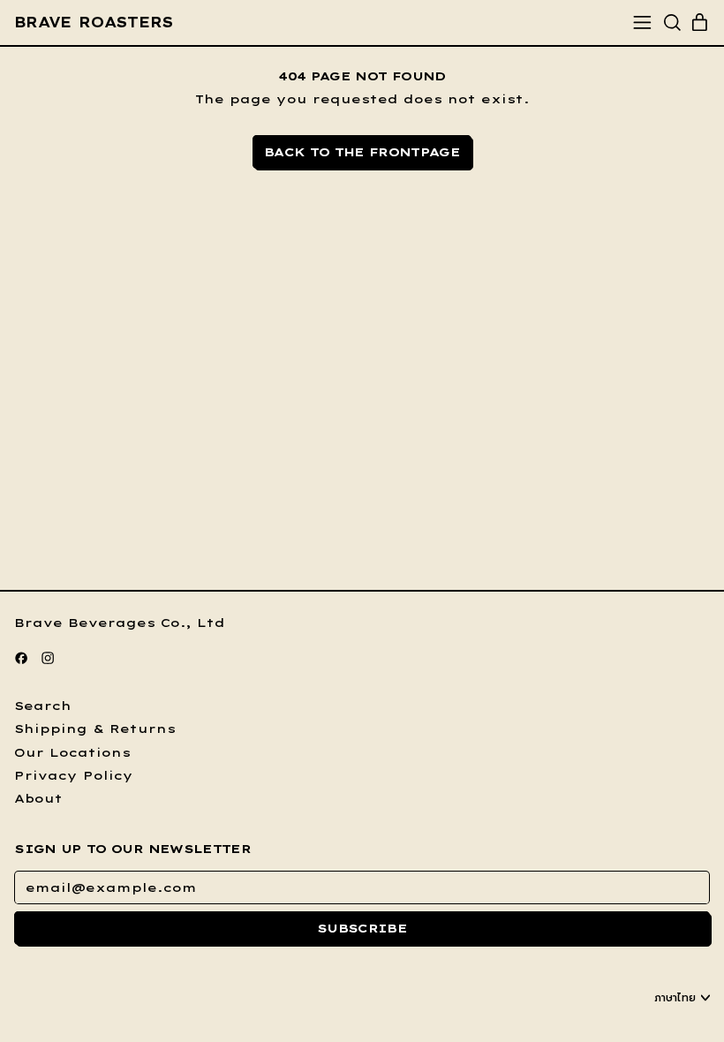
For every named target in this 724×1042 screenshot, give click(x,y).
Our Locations (72, 752)
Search (43, 705)
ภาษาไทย (675, 997)
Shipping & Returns (95, 728)
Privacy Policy (73, 775)
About (38, 798)
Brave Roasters (93, 22)
